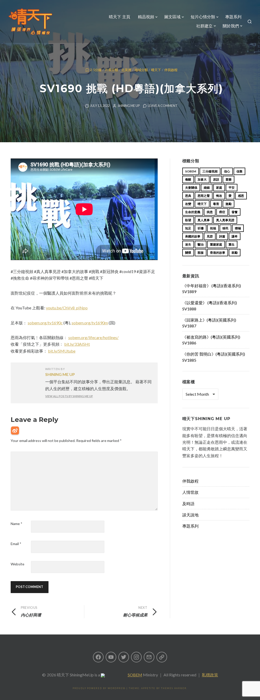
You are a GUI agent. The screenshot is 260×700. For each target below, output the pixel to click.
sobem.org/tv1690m (90, 322)
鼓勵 (235, 252)
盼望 (188, 220)
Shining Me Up (129, 106)
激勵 (228, 204)
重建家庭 (216, 244)
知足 (188, 228)
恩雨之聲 (204, 196)
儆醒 (188, 179)
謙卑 (235, 236)
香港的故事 (217, 252)
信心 (227, 171)
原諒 (216, 179)
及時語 (188, 503)
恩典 (188, 196)
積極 (238, 228)
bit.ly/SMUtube (61, 350)
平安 (232, 187)
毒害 (216, 204)
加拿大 (202, 179)
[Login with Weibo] (15, 430)
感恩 (241, 196)
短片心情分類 (203, 16)
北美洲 (126, 70)
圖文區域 (172, 16)
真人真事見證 (225, 220)
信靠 (239, 171)
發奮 (235, 212)
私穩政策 (210, 674)
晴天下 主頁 (119, 16)
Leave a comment (162, 106)
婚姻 (207, 187)
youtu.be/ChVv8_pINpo (67, 307)
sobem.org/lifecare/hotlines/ (93, 337)
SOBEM (135, 674)
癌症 (222, 212)
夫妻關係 (191, 187)
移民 (225, 228)
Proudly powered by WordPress (99, 688)
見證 (210, 236)
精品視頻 (146, 16)
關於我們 (231, 26)
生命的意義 (192, 212)
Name (16, 523)
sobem (190, 171)
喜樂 (228, 179)
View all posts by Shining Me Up (69, 396)
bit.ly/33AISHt (77, 344)
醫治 (201, 244)
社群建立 (204, 26)
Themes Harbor (173, 688)
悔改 (219, 196)
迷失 (188, 244)
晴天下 (156, 70)
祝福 (213, 228)
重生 (232, 244)
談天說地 (190, 514)
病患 (210, 212)
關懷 (188, 252)
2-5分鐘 (96, 70)
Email (16, 544)
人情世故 (190, 492)
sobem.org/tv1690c (45, 322)
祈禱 (201, 228)
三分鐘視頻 (210, 171)
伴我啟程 (170, 70)
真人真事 (204, 220)
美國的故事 (192, 236)
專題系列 (233, 16)
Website (17, 564)
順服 (201, 252)
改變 (188, 204)
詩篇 (222, 236)
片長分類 (111, 70)
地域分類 (141, 70)
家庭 (219, 187)
